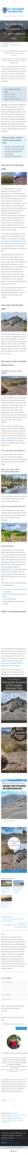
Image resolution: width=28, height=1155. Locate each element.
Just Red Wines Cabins (10, 594)
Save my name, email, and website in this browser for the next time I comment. (12, 1008)
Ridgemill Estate (9, 562)
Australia (5, 44)
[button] (7, 178)
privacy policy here (13, 1143)
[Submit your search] (14, 1100)
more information (13, 1113)
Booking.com (15, 1115)
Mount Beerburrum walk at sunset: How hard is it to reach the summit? (6, 904)
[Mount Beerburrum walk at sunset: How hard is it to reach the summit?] (6, 898)
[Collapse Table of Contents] (25, 140)
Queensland (4, 46)
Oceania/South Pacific (16, 44)
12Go (12, 1120)
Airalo (9, 1122)
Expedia (24, 1115)
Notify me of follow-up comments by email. (12, 1018)
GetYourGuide (16, 1118)
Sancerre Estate (7, 599)
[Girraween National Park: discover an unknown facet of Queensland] (6, 883)
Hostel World (16, 1116)
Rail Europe (20, 1120)
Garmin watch (15, 121)
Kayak (15, 1120)
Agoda (20, 1115)
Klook (8, 1120)
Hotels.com (3, 1116)
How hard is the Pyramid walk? (14, 146)
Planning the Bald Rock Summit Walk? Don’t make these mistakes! (18, 889)
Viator (21, 1118)
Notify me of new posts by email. (13, 1024)
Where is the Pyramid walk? (13, 156)
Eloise (3, 934)
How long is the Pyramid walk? (14, 149)
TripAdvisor (3, 1120)
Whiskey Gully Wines (7, 574)
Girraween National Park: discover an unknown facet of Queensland (6, 889)
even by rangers (6, 438)
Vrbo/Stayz (9, 1116)
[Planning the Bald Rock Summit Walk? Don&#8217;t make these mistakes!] (18, 883)
